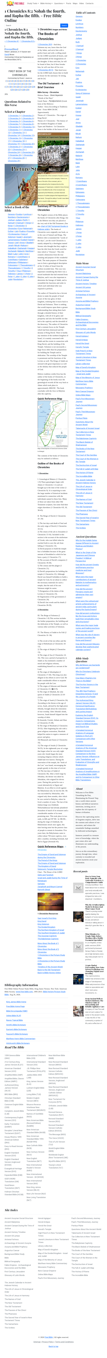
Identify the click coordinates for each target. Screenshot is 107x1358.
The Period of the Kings (47, 860)
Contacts (90, 3)
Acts (78, 174)
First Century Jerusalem (86, 329)
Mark (78, 163)
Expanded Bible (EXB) (13, 1175)
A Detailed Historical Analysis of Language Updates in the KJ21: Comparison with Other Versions (85, 736)
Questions (58, 3)
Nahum (79, 137)
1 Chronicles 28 (17, 158)
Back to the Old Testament (49, 970)
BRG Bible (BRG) (11, 1094)
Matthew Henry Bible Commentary (20, 1039)
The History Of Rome (84, 473)
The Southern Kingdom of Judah (51, 933)
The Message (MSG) (57, 1134)
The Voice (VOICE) (56, 1138)
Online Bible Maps (83, 395)
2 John (78, 243)
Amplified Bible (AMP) (14, 1075)
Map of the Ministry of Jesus (88, 377)
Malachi (79, 156)
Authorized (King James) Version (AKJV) (11, 1088)
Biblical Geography (83, 316)
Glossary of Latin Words (86, 332)
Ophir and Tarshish (45, 875)
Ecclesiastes (81, 90)
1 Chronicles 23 (17, 149)
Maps (75, 3)
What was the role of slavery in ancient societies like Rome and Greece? (88, 637)
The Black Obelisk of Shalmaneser (85, 1247)
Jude (78, 251)
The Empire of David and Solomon (52, 863)
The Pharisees (82, 514)
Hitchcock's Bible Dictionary (18, 1043)
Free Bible (49, 1337)
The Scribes (81, 528)
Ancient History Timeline (86, 284)
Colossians (80, 199)
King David (42, 921)
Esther (78, 75)
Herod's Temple (82, 347)
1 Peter (79, 232)
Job (77, 79)
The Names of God (84, 499)
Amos (78, 123)
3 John (78, 247)
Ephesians (80, 192)
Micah (78, 134)
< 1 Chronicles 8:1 (12, 41)
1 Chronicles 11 (14, 130)
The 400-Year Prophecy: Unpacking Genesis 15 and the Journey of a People (87, 694)
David (7, 54)
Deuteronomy (81, 31)
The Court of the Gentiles (86, 455)
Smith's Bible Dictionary (16, 1025)
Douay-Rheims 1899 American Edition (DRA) (13, 1140)
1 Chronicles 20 (27, 144)
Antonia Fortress (83, 291)
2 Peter (79, 236)
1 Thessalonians (83, 203)
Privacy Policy (48, 1342)
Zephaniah (80, 145)
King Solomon (43, 924)
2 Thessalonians (83, 207)
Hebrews (79, 225)
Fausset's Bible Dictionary (17, 1034)
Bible (78, 312)
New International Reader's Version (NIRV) (34, 1168)
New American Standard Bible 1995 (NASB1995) (35, 1139)
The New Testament (84, 503)
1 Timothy (80, 210)
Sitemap (37, 1342)
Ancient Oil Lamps (83, 287)
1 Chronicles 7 (14, 124)
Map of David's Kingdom (86, 367)
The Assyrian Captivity (47, 936)
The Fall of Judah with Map (87, 469)
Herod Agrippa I (82, 336)
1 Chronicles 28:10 (45, 70)
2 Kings (79, 57)
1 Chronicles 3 (14, 118)
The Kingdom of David (47, 866)
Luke (78, 167)
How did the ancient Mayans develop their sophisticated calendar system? (88, 647)
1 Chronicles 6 (27, 121)
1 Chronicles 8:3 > (27, 41)
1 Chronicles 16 (14, 138)
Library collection (83, 364)
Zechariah (80, 152)
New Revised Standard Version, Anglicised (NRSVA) (58, 1080)
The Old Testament (84, 507)
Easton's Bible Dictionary (16, 1029)
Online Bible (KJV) (13, 1016)
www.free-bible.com (24, 992)
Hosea (78, 115)
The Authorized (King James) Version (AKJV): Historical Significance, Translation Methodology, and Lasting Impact (86, 706)
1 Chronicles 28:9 (45, 44)
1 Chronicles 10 (27, 127)
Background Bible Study (86, 308)
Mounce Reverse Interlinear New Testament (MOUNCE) (36, 1107)
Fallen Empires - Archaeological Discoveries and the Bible (87, 322)
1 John (78, 240)
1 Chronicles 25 (27, 152)
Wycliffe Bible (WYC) (57, 1161)
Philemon (79, 221)
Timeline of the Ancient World (50, 967)
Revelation (80, 254)
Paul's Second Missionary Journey (85, 1218)
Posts (68, 3)
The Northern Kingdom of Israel (51, 930)
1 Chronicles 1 (14, 116)
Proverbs (79, 86)
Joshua (79, 35)
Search (64, 25)
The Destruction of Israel (86, 465)
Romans (79, 178)
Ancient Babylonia (83, 273)
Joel (77, 119)
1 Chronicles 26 (14, 155)
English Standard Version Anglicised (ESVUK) (12, 1162)
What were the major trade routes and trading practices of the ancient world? (88, 628)
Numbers (79, 27)
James (79, 229)
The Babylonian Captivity (48, 939)
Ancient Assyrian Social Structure (19, 1218)
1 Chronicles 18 (17, 141)
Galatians (80, 188)
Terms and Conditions (64, 1342)
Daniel (78, 112)
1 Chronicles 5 (14, 121)
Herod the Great (82, 343)
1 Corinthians (81, 181)
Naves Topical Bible (14, 1020)
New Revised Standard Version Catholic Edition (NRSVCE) (58, 1071)
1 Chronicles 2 (27, 116)
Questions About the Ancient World (86, 1229)
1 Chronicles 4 (27, 118)
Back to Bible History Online (49, 973)
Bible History (45, 3)
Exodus (79, 20)
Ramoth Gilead (44, 889)
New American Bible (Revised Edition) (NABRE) (35, 1123)
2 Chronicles (81, 64)
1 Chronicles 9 (14, 127)
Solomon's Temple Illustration (50, 869)
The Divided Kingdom (46, 927)
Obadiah (79, 126)
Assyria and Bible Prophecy (87, 301)
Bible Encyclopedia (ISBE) (16, 1011)
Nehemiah (80, 71)
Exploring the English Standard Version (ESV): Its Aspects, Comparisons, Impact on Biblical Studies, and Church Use (87, 721)
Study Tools (32, 3)
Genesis (79, 16)
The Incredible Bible (84, 476)
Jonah (78, 130)
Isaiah (78, 97)
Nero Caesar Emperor (85, 391)
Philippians (80, 196)
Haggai (79, 148)
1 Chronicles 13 (17, 132)
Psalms (79, 82)
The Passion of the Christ (86, 510)
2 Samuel (79, 49)
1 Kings (79, 53)
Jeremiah (80, 101)
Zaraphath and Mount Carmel (50, 887)
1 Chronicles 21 (14, 147)
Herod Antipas (82, 340)
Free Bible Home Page (15, 1006)
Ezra (77, 68)
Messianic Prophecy (84, 388)
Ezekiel (79, 108)
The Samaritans (82, 524)
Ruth (78, 42)
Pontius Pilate (81, 418)
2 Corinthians (81, 185)
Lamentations (81, 104)
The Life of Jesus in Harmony (17, 1295)
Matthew (79, 159)
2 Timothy (80, 214)
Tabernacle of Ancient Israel (87, 428)
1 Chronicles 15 (27, 135)
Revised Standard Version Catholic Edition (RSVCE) (56, 1128)
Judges (79, 38)
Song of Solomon (83, 93)
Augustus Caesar (83, 305)
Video (81, 3)
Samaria (41, 884)
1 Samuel (79, 46)
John (78, 170)
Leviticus (79, 24)
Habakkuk (80, 141)
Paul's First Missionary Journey (51, 1278)
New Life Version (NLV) (36, 1194)
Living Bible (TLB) (34, 1094)
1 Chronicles (81, 60)
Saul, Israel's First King (47, 918)
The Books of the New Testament (85, 1250)
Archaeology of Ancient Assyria (18, 1243)
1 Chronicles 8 (27, 124)
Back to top (53, 1346)
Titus (78, 218)
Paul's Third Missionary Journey (84, 1222)
